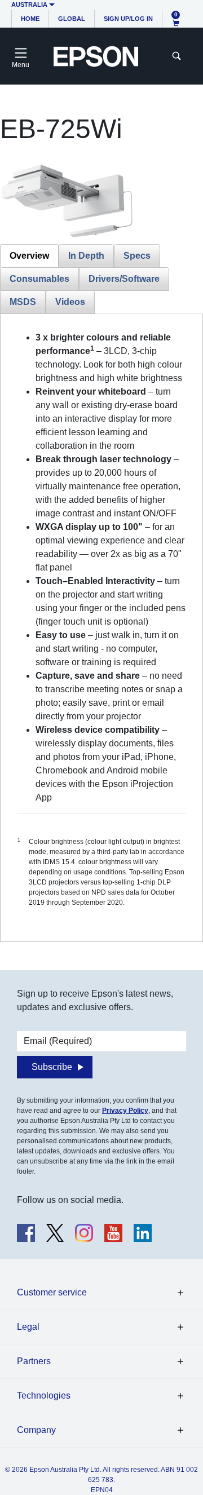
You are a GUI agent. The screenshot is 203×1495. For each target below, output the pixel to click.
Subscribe (52, 1067)
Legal (28, 1327)
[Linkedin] (143, 1233)
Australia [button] (29, 4)
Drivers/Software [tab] (124, 279)
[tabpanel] (101, 628)
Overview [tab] (29, 255)
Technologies (43, 1395)
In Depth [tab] (86, 255)
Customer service (52, 1292)
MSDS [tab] (23, 302)
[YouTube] (113, 1233)
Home (30, 18)
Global (71, 18)
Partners (34, 1361)
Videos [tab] (70, 302)
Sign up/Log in (128, 18)
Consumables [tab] (39, 279)
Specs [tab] (137, 255)
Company (36, 1430)
